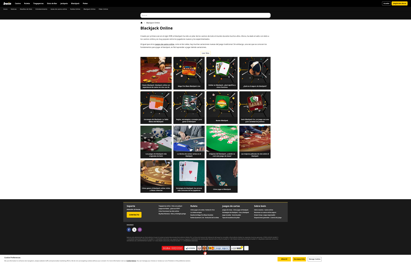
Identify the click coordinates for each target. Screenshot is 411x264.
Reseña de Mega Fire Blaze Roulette (201, 215)
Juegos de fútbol (164, 208)
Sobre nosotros (259, 210)
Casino (18, 3)
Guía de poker (236, 215)
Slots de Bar (52, 3)
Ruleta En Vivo (210, 210)
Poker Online (103, 9)
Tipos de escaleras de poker (231, 217)
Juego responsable (269, 215)
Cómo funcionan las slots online (169, 211)
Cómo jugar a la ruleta (197, 210)
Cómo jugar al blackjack (240, 210)
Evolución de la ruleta (212, 217)
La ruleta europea (196, 212)
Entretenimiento (41, 9)
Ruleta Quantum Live (197, 217)
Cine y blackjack (244, 212)
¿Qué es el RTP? (175, 208)
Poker (85, 3)
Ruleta (27, 3)
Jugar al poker (226, 215)
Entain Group (258, 215)
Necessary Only (299, 259)
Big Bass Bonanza (164, 214)
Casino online (268, 210)
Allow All (284, 259)
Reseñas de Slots (26, 9)
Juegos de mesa (227, 210)
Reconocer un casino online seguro (265, 212)
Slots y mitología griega (178, 214)
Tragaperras (38, 3)
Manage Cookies (314, 259)
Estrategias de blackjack (230, 212)
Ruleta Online (75, 9)
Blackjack (75, 3)
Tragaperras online (165, 206)
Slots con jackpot (176, 206)
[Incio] (141, 23)
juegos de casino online (164, 44)
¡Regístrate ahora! (399, 3)
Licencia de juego (275, 217)
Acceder (386, 3)
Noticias (14, 9)
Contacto (134, 214)
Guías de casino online (59, 9)
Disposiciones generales (262, 217)
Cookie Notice (131, 261)
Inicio (5, 9)
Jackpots (64, 3)
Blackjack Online (89, 9)
